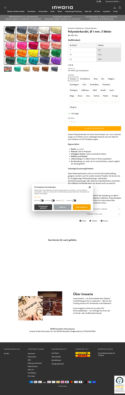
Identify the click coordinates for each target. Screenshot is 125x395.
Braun (80, 96)
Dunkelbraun (85, 79)
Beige (72, 96)
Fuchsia (96, 96)
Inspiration (106, 11)
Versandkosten (84, 70)
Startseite (71, 28)
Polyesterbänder (90, 28)
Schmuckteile (42, 11)
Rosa (96, 79)
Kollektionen (80, 28)
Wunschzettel (56, 357)
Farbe (71, 75)
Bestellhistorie (56, 360)
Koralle (103, 90)
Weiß (95, 90)
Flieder (105, 96)
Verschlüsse (31, 11)
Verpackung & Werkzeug (73, 11)
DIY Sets (97, 11)
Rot (102, 79)
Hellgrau (111, 79)
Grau (88, 96)
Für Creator (31, 376)
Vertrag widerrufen (58, 364)
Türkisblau (106, 84)
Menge (71, 118)
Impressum (31, 353)
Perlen (52, 11)
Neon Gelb (115, 101)
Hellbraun (85, 90)
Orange (115, 96)
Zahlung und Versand (35, 363)
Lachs (111, 90)
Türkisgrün (74, 90)
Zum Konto (55, 353)
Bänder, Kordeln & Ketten (16, 11)
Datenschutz (32, 357)
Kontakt (6, 353)
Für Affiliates (32, 373)
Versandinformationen (94, 209)
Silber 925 (88, 11)
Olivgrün (73, 107)
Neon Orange (75, 101)
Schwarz (73, 79)
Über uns (31, 370)
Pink (85, 101)
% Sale (115, 11)
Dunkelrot (95, 101)
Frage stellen (94, 214)
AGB (29, 360)
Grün (84, 84)
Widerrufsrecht (33, 366)
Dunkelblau (94, 84)
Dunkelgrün (74, 84)
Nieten (60, 11)
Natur (105, 101)
